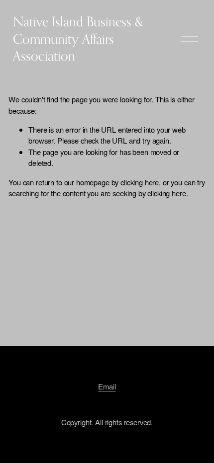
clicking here (139, 182)
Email (106, 386)
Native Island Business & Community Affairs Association (78, 38)
